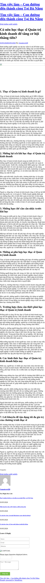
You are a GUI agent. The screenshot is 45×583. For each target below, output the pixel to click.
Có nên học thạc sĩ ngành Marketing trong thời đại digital (15, 515)
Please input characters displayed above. (14, 554)
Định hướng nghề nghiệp (8, 24)
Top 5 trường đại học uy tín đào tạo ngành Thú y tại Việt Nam (16, 498)
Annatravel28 (23, 43)
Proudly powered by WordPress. (11, 580)
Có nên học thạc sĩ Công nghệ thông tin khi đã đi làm (14, 524)
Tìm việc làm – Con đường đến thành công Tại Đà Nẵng (19, 578)
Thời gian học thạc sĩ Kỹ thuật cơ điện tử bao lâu (13, 506)
